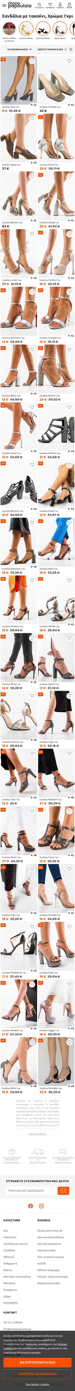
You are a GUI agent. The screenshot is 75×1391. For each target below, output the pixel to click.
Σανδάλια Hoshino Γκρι (50, 453)
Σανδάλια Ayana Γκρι (49, 684)
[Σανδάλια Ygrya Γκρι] (19, 138)
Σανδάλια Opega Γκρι (49, 1030)
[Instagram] (41, 1205)
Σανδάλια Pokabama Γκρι (14, 972)
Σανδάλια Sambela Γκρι (51, 1088)
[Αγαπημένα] (50, 5)
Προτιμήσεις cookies (37, 1384)
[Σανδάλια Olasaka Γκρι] (56, 888)
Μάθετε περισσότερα (12, 1162)
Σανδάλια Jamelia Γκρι (50, 107)
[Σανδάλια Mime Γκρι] (19, 657)
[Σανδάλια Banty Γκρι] (19, 369)
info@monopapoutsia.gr (17, 1329)
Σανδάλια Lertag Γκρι (49, 222)
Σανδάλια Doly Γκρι (10, 107)
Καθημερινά (10, 1263)
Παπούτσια (9, 1237)
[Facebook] (30, 1205)
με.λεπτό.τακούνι (26, 38)
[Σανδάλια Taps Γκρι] (19, 888)
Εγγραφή (63, 1191)
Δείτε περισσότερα (37, 1133)
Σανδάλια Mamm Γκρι (50, 395)
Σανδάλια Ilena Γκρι (49, 568)
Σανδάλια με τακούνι (15, 1243)
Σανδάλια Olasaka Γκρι (50, 915)
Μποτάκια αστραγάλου (17, 1276)
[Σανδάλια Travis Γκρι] (56, 830)
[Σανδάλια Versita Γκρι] (56, 599)
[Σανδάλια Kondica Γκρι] (19, 599)
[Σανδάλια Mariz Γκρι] (19, 1061)
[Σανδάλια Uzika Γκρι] (56, 946)
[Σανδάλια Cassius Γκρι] (19, 715)
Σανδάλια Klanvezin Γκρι (13, 337)
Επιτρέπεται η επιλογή (38, 1374)
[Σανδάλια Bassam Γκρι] (19, 484)
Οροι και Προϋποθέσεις (51, 1237)
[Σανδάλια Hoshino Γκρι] (56, 426)
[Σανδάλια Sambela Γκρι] (56, 1061)
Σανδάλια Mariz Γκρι (11, 1088)
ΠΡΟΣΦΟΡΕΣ (10, 1303)
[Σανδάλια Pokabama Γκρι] (19, 946)
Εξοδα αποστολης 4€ (50, 1230)
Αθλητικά (8, 1257)
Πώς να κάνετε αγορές (51, 1257)
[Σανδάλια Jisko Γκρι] (19, 773)
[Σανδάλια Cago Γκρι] (56, 715)
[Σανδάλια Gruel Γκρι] (56, 484)
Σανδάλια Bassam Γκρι (12, 511)
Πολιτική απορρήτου (49, 1243)
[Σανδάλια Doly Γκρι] (19, 80)
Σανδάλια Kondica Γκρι (12, 626)
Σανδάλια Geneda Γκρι (12, 1030)
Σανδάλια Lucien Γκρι (12, 280)
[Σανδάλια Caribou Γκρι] (56, 253)
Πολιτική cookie (47, 1250)
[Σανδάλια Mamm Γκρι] (56, 369)
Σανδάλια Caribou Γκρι (50, 280)
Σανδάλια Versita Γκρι (50, 626)
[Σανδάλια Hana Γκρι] (19, 830)
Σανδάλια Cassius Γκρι (12, 742)
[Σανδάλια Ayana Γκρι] (56, 657)
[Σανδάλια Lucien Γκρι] (19, 253)
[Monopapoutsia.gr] (21, 5)
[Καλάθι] (69, 5)
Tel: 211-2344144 (12, 1322)
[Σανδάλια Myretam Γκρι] (56, 773)
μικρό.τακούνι (60, 38)
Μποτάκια (9, 1283)
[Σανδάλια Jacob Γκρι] (19, 426)
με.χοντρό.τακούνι (43, 38)
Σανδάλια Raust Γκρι (49, 164)
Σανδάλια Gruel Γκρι (49, 511)
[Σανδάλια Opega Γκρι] (56, 1003)
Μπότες (7, 1270)
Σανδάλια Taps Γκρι (11, 915)
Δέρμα (7, 1296)
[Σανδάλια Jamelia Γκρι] (56, 80)
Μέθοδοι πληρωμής (49, 1270)
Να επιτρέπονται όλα (37, 1362)
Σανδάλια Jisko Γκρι (11, 799)
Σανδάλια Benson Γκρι (12, 222)
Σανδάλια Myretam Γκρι (51, 799)
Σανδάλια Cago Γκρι (49, 742)
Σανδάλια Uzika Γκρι (49, 972)
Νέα (5, 1230)
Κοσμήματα (10, 1289)
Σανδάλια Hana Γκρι (11, 857)
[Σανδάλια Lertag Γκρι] (56, 195)
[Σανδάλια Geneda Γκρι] (19, 1003)
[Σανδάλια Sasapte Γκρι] (56, 311)
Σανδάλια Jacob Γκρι (11, 453)
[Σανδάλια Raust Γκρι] (56, 138)
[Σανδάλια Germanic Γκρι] (19, 542)
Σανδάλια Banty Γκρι (11, 395)
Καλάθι (42, 1263)
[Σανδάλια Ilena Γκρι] (56, 542)
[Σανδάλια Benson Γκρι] (19, 195)
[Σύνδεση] (60, 5)
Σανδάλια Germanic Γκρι (13, 568)
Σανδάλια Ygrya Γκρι (11, 164)
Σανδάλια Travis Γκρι (49, 857)
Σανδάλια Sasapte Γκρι (50, 337)
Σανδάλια (9, 1250)
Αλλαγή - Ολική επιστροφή (53, 1276)
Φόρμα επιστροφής (49, 1283)
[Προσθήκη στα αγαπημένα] (32, 61)
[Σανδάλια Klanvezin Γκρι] (19, 311)
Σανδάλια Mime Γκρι (11, 684)
